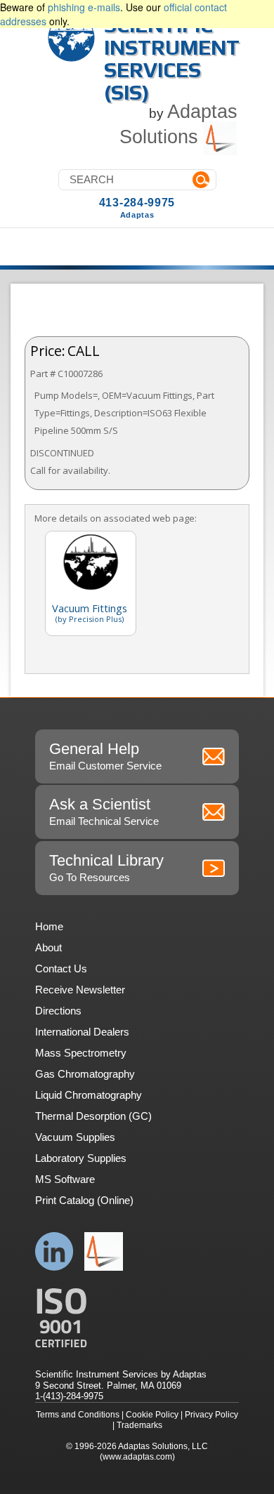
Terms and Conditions (77, 1415)
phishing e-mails (84, 7)
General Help (105, 756)
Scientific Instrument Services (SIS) (172, 59)
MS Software (65, 1179)
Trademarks (139, 1425)
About (48, 947)
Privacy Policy (211, 1415)
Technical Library (106, 867)
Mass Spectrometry (80, 1053)
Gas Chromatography (85, 1074)
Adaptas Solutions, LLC (163, 1446)
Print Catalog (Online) (84, 1200)
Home (49, 926)
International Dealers (82, 1032)
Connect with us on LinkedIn (54, 1251)
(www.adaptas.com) (137, 1457)
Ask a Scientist (104, 811)
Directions (58, 1011)
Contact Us (61, 968)
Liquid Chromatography (88, 1095)
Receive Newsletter (80, 990)
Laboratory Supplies (80, 1158)
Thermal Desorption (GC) (93, 1116)
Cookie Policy (152, 1415)
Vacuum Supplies (75, 1137)
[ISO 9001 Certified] (137, 1318)
